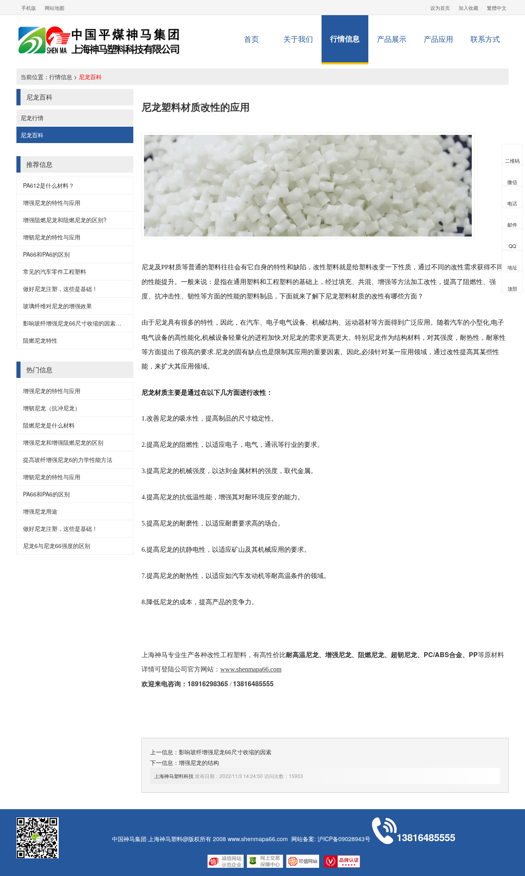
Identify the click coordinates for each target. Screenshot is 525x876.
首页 (251, 38)
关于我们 (298, 38)
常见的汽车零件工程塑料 (54, 271)
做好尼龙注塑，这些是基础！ (60, 288)
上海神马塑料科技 (174, 775)
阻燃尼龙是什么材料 (49, 425)
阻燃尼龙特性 (40, 340)
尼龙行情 (32, 118)
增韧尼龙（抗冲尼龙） (51, 408)
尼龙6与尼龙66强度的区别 (56, 546)
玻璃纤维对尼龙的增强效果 (57, 306)
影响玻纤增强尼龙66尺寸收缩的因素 (225, 752)
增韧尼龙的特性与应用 (51, 237)
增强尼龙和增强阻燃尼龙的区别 (63, 442)
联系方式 (485, 38)
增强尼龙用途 (40, 511)
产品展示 (391, 38)
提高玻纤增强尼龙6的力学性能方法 (67, 459)
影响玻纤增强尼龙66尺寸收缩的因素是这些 (78, 323)
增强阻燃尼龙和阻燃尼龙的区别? (65, 220)
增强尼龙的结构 (199, 762)
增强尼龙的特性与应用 (51, 202)
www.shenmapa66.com (258, 839)
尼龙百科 (90, 77)
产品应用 (438, 38)
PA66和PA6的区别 (46, 254)
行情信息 (345, 38)
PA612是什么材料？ (48, 185)
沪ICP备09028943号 (343, 839)
